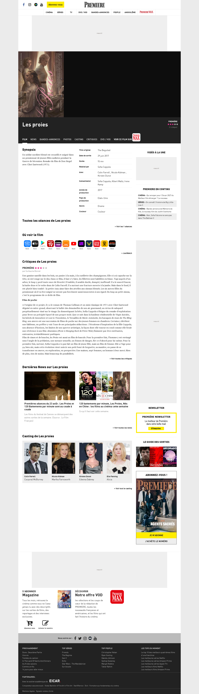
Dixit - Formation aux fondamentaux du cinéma (102, 686)
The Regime (67, 655)
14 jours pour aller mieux (32, 669)
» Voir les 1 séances (123, 226)
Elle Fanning (112, 476)
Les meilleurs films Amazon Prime (155, 669)
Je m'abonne (156, 535)
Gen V (64, 658)
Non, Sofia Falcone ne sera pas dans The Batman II (155, 216)
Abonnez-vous (55, 4)
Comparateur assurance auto (32, 686)
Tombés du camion (30, 658)
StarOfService (78, 686)
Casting (79, 139)
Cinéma (49, 12)
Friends (65, 652)
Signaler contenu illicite (44, 691)
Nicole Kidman (118, 172)
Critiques (92, 139)
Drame (101, 206)
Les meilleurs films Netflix (152, 666)
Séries (60, 12)
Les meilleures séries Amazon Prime (156, 661)
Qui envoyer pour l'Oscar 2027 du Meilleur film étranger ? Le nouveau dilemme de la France (156, 197)
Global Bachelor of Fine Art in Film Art (58, 686)
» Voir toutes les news (122, 428)
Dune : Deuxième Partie (32, 652)
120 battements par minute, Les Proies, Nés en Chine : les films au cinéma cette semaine (103, 405)
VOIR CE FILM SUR (123, 139)
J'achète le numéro (156, 541)
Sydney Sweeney (108, 661)
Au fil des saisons (29, 664)
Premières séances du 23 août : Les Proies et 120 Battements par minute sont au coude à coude (49, 406)
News (33, 139)
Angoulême (130, 12)
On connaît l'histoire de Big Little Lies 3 (155, 203)
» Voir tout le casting (123, 488)
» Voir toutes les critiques (121, 358)
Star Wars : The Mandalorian (74, 664)
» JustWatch (126, 253)
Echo (64, 661)
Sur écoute (66, 666)
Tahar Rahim (107, 666)
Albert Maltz (117, 181)
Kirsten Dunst (104, 175)
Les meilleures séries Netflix (153, 658)
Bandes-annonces (50, 139)
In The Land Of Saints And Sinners (36, 661)
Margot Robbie (108, 664)
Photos (67, 139)
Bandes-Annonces (100, 12)
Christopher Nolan (109, 652)
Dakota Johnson (108, 658)
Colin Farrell (104, 172)
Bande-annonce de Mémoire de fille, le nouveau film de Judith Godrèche (155, 210)
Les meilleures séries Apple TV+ (154, 664)
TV (71, 12)
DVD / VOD (83, 12)
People (116, 12)
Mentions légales (28, 691)
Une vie (25, 655)
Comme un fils (28, 666)
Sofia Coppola (104, 167)
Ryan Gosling (107, 655)
